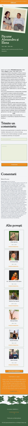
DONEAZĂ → (14, 2)
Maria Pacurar (5, 179)
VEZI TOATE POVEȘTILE (14, 371)
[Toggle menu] (2, 5)
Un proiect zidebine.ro (12, 409)
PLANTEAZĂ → (14, 391)
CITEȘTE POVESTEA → (14, 246)
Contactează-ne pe (14, 412)
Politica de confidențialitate (14, 418)
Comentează (14, 164)
